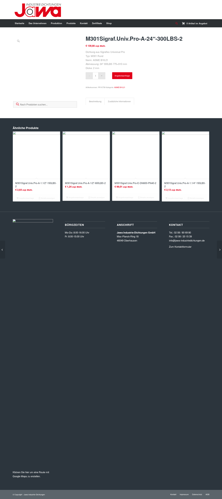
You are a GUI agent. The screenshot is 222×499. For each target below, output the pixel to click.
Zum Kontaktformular (180, 246)
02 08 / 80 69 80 (182, 232)
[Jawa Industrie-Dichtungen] (39, 9)
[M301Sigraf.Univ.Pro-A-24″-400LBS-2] (219, 250)
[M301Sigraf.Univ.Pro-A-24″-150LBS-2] (2, 250)
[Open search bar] (177, 23)
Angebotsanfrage (122, 75)
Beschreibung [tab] (95, 101)
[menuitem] (19, 23)
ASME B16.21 (119, 87)
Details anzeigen (47, 198)
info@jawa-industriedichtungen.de (187, 240)
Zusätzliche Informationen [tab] (119, 101)
